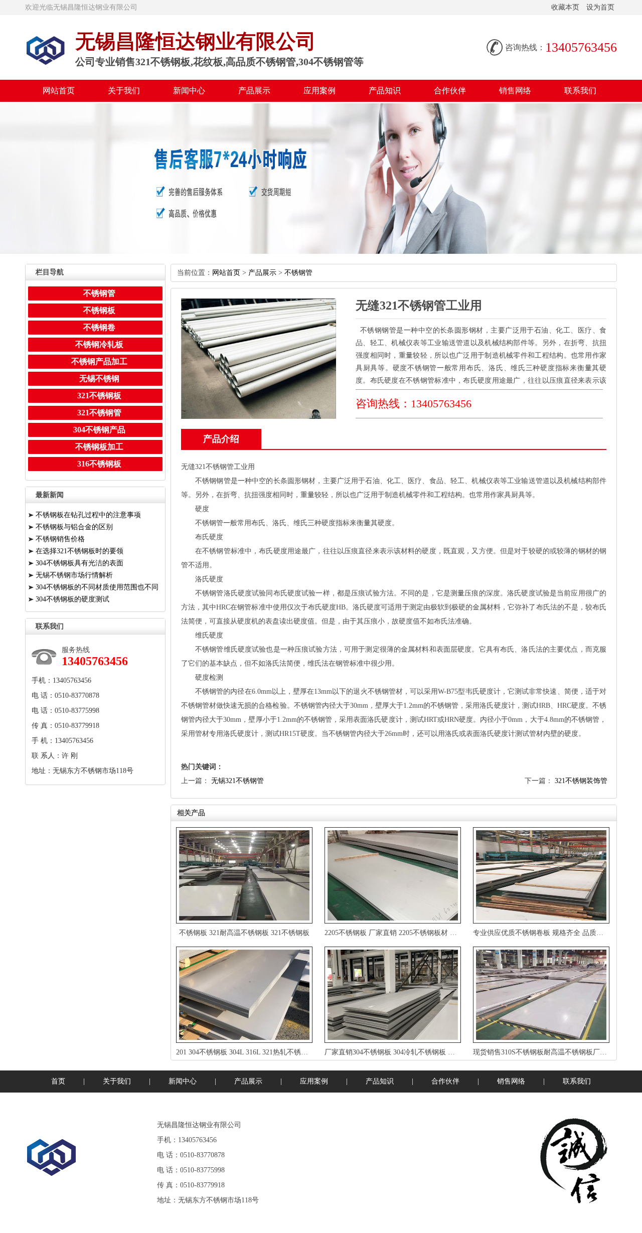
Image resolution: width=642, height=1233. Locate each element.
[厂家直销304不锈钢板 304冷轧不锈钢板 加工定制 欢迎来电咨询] (394, 995)
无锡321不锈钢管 (237, 781)
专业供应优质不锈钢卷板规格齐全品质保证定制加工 (555, 933)
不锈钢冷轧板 (99, 344)
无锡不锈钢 (99, 378)
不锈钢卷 (99, 327)
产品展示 (254, 90)
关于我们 (124, 90)
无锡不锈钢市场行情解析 (74, 575)
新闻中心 (189, 90)
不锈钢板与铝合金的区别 (74, 527)
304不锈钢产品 (99, 429)
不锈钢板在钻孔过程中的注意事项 (88, 515)
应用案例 (319, 90)
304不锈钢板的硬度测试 (72, 599)
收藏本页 (565, 7)
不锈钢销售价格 (60, 539)
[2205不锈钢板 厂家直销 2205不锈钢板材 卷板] (394, 875)
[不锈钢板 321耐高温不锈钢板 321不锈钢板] (245, 875)
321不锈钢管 (99, 412)
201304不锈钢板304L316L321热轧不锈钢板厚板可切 (260, 1052)
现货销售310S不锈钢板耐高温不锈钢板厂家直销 (547, 1052)
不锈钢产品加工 (99, 361)
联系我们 (580, 90)
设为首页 (600, 7)
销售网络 (515, 90)
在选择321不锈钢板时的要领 (79, 551)
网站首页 (59, 90)
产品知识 (385, 90)
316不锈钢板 (99, 463)
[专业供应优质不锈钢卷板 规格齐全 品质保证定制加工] (542, 875)
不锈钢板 (99, 310)
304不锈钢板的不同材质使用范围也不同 (97, 587)
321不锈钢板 (99, 395)
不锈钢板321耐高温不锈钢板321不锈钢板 (244, 933)
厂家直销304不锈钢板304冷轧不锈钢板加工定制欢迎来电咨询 (422, 1052)
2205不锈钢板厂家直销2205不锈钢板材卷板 (394, 933)
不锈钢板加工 (99, 446)
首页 (58, 1081)
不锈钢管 (298, 272)
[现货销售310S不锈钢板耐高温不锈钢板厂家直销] (542, 995)
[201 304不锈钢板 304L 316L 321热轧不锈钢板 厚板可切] (245, 995)
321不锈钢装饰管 (581, 781)
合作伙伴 (450, 90)
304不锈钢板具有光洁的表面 (79, 563)
